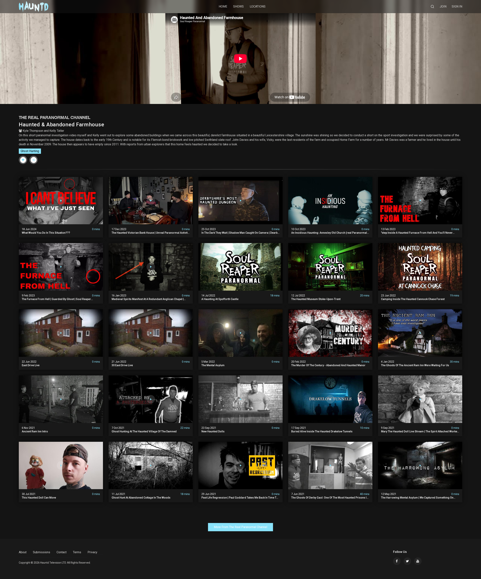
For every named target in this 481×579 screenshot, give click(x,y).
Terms (77, 552)
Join (443, 6)
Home (223, 6)
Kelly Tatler (56, 131)
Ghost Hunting (30, 151)
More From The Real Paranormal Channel (240, 527)
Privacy (92, 552)
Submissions (41, 552)
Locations (257, 6)
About (22, 552)
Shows (238, 6)
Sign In (457, 6)
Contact (62, 552)
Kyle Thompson (33, 131)
